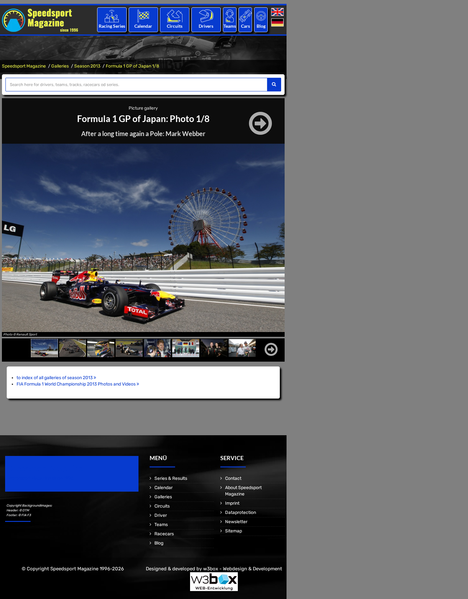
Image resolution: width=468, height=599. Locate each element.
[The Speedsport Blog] (261, 15)
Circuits (174, 26)
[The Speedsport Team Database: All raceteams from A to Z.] (230, 15)
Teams (229, 26)
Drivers (206, 26)
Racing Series (112, 26)
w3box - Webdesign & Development (242, 569)
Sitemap (233, 531)
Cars (245, 26)
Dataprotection (240, 512)
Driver (160, 515)
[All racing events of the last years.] (143, 15)
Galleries (60, 66)
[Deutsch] (278, 22)
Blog (261, 26)
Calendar (143, 26)
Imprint (232, 503)
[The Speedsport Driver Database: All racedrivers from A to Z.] (206, 15)
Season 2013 (87, 66)
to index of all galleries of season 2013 (55, 377)
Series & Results (170, 478)
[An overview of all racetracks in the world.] (174, 15)
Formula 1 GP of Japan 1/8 (132, 66)
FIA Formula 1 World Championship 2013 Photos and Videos (77, 384)
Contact (233, 478)
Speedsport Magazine (24, 66)
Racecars (164, 534)
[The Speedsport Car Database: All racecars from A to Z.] (245, 15)
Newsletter (236, 521)
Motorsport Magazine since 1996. (41, 478)
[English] (278, 12)
